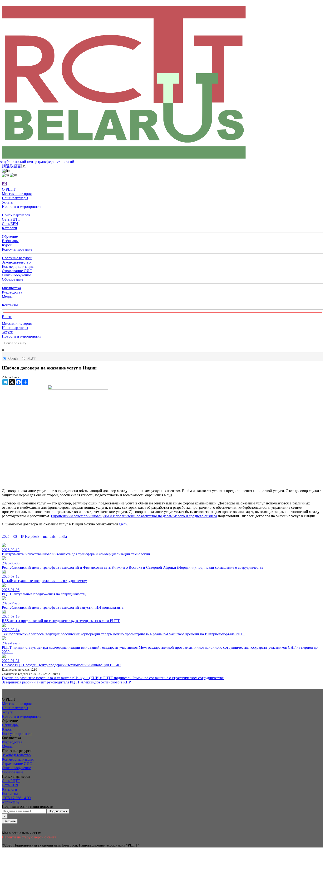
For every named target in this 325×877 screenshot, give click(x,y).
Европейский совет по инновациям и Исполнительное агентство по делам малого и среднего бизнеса (134, 516)
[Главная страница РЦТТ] (162, 82)
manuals (49, 536)
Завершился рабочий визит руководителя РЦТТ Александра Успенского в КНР (66, 682)
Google (13, 358)
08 (15, 536)
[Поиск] (4, 179)
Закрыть (10, 821)
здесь (123, 524)
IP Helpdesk (30, 536)
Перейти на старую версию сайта (29, 837)
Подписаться (58, 811)
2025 (6, 536)
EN (4, 184)
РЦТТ (31, 358)
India (63, 536)
